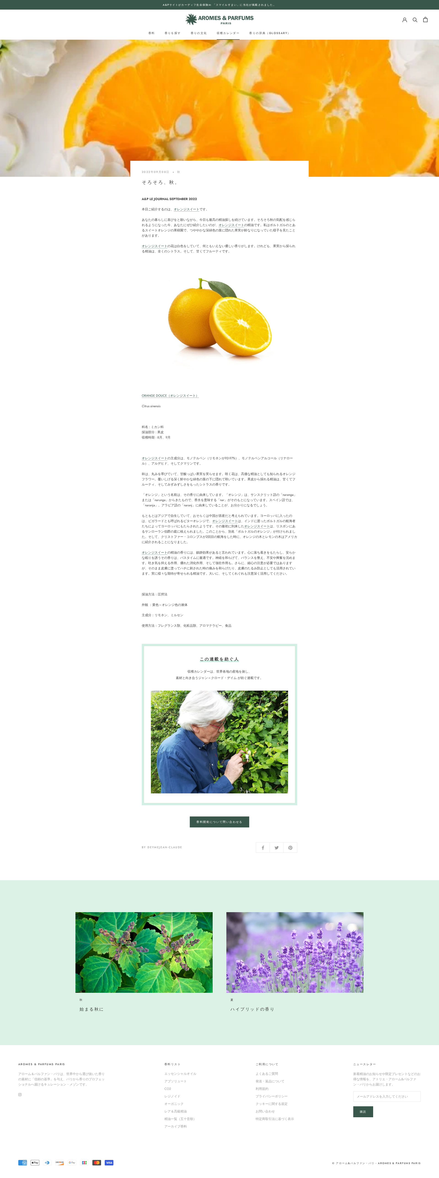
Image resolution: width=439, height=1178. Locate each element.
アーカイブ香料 (175, 1126)
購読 (363, 1112)
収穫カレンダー (228, 33)
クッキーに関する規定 (272, 1103)
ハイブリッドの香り (252, 1009)
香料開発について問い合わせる (219, 822)
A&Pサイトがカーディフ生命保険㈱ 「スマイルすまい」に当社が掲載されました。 (219, 5)
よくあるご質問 (267, 1073)
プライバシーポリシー (272, 1096)
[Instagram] (19, 1094)
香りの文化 (199, 33)
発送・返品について (270, 1081)
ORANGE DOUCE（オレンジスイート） (170, 395)
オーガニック (174, 1103)
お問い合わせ (265, 1111)
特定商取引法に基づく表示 (275, 1119)
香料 (151, 33)
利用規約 (262, 1088)
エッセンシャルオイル (180, 1073)
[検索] (415, 19)
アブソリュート (175, 1081)
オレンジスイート (186, 209)
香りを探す (173, 33)
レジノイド (172, 1096)
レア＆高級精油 (175, 1111)
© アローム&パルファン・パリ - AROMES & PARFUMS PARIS (376, 1163)
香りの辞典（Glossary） (270, 33)
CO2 (167, 1088)
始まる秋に (92, 1009)
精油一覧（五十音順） (180, 1119)
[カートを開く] (425, 19)
